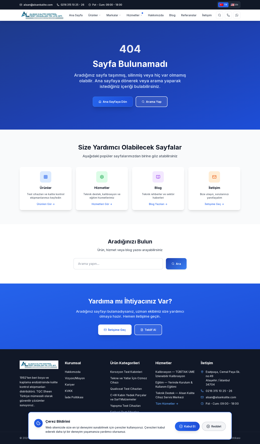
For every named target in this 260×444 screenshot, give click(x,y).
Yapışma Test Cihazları (125, 405)
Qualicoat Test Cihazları (126, 389)
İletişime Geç (117, 330)
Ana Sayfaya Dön (115, 101)
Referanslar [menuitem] (189, 15)
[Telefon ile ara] (228, 15)
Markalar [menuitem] (112, 15)
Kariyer (70, 384)
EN (234, 5)
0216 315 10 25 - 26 (219, 391)
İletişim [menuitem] (207, 15)
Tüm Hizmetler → (166, 403)
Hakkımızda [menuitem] (156, 15)
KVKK (69, 391)
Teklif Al (150, 330)
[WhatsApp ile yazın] (236, 15)
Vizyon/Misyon (75, 378)
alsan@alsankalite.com (38, 4)
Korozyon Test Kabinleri (126, 372)
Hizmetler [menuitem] (133, 15)
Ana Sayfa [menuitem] (76, 15)
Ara (178, 264)
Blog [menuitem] (172, 15)
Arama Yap (153, 101)
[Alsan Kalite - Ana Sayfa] (42, 15)
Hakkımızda (72, 372)
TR (223, 5)
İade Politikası (74, 397)
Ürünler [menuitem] (93, 15)
